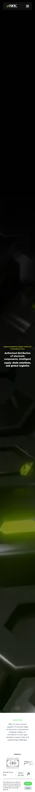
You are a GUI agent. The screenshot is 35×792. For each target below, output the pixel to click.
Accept (28, 784)
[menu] (27, 6)
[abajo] (17, 708)
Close (28, 788)
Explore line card (21, 774)
